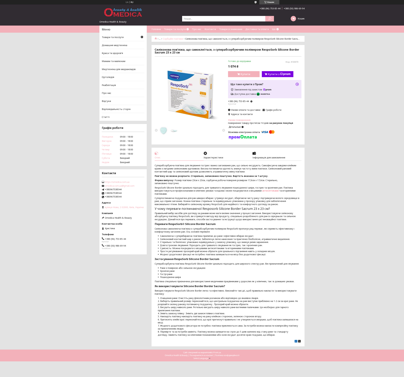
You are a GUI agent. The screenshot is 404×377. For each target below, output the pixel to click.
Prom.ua (217, 352)
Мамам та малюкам (113, 61)
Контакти (210, 29)
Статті (106, 116)
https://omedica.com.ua (117, 182)
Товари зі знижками (230, 29)
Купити (245, 74)
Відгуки (106, 101)
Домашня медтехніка (114, 45)
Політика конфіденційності (227, 355)
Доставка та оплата (257, 29)
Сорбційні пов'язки (173, 38)
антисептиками (270, 190)
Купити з (273, 74)
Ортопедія (108, 77)
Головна (156, 29)
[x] (299, 341)
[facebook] (296, 341)
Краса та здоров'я (112, 53)
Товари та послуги (175, 29)
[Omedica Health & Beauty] (123, 12)
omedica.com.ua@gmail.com (119, 185)
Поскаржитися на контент (201, 355)
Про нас (196, 29)
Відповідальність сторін (116, 109)
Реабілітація (109, 85)
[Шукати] (269, 18)
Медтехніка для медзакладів (119, 69)
